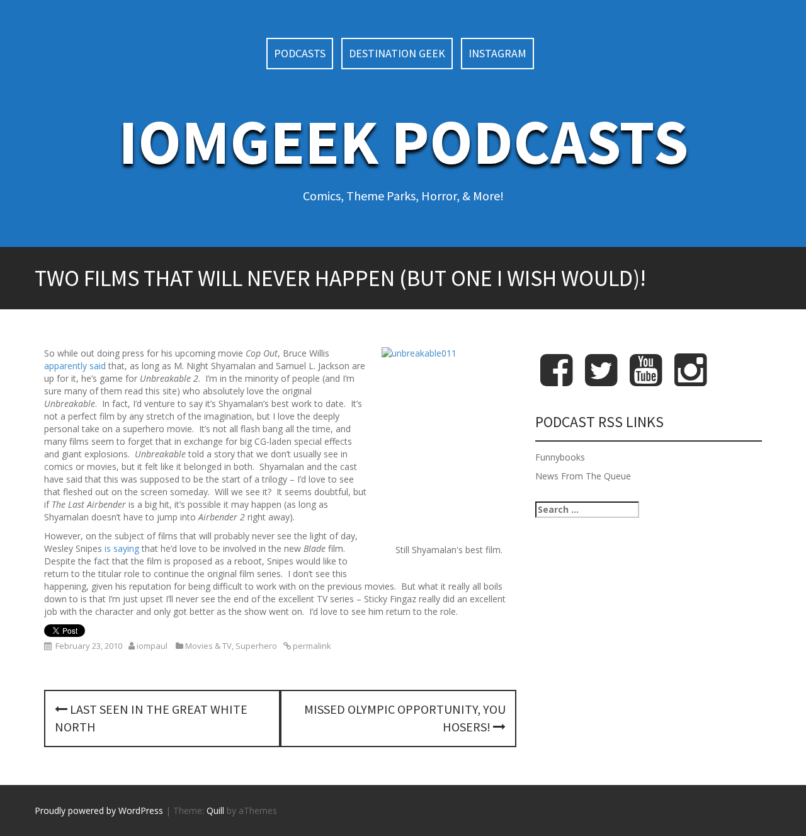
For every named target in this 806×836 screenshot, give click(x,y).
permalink (311, 645)
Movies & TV (208, 645)
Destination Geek (397, 53)
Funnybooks (560, 457)
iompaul (152, 645)
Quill (215, 810)
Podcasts (300, 53)
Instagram (497, 53)
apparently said (75, 366)
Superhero (256, 645)
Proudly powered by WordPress (99, 810)
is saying (122, 548)
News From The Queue (583, 476)
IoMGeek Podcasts (403, 141)
